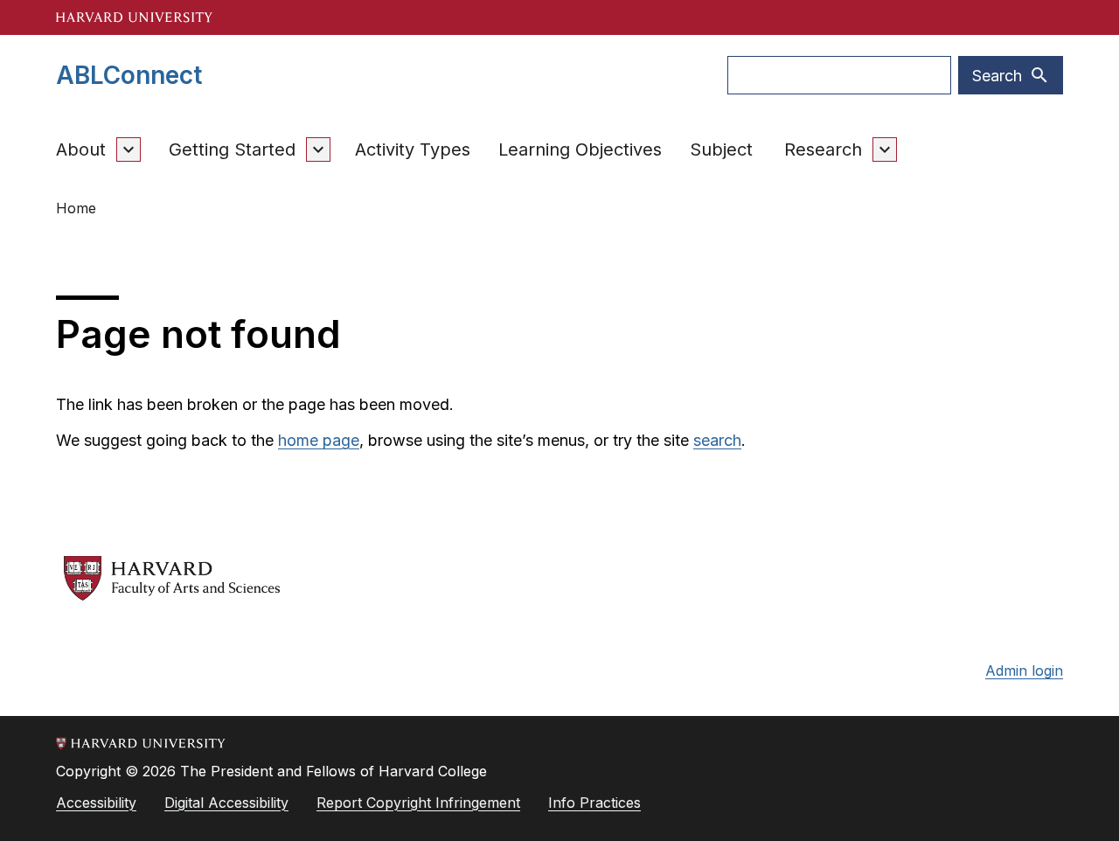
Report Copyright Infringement (418, 802)
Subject (721, 149)
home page (318, 440)
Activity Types (412, 149)
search (717, 440)
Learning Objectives (580, 149)
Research (823, 149)
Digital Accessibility (226, 802)
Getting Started (232, 149)
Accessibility (96, 802)
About (81, 149)
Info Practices (594, 802)
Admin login (1024, 670)
